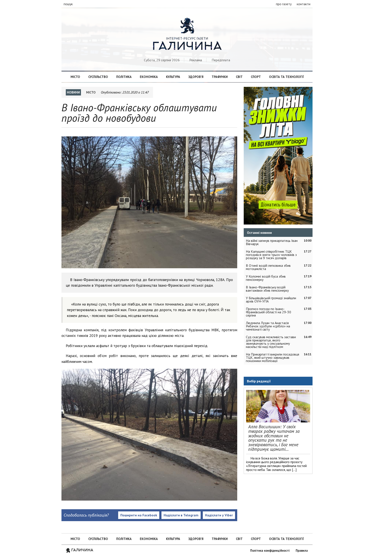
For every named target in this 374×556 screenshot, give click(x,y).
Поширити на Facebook (138, 515)
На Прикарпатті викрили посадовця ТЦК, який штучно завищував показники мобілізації (272, 357)
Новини (73, 92)
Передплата (221, 60)
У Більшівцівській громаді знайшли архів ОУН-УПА (271, 299)
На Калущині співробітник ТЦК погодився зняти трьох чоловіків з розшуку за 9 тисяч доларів (271, 254)
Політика (124, 77)
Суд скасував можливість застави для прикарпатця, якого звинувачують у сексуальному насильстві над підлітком (271, 342)
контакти (303, 4)
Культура (173, 77)
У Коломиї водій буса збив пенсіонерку (266, 278)
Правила (302, 550)
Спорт (256, 77)
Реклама (195, 60)
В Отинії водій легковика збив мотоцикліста (268, 267)
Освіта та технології (286, 77)
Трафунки (220, 77)
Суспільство (98, 77)
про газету (284, 4)
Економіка (149, 77)
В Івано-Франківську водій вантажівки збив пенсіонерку (267, 289)
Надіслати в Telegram (181, 515)
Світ (239, 77)
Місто (75, 77)
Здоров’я (195, 77)
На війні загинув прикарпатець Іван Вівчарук (272, 242)
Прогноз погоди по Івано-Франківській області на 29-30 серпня (268, 312)
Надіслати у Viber (219, 515)
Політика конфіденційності (270, 550)
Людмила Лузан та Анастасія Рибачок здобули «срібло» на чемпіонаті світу (268, 326)
